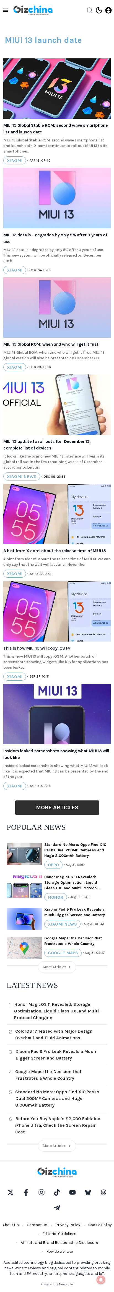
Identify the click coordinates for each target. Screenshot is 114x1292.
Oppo (53, 864)
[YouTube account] (72, 1192)
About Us (10, 1225)
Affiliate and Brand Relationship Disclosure (59, 1242)
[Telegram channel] (57, 1208)
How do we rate (59, 1251)
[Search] (89, 10)
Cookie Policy (100, 1225)
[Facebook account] (26, 1192)
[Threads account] (103, 1192)
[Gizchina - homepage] (33, 10)
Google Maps (63, 952)
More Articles (57, 807)
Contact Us (37, 1225)
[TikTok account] (57, 1192)
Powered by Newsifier (57, 1284)
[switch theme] (99, 10)
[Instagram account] (41, 1192)
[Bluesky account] (88, 1192)
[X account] (10, 1192)
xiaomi (14, 160)
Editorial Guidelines (59, 1233)
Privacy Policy (67, 1225)
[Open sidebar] (5, 10)
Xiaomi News (22, 476)
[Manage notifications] (101, 1279)
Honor (55, 897)
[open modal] (108, 10)
